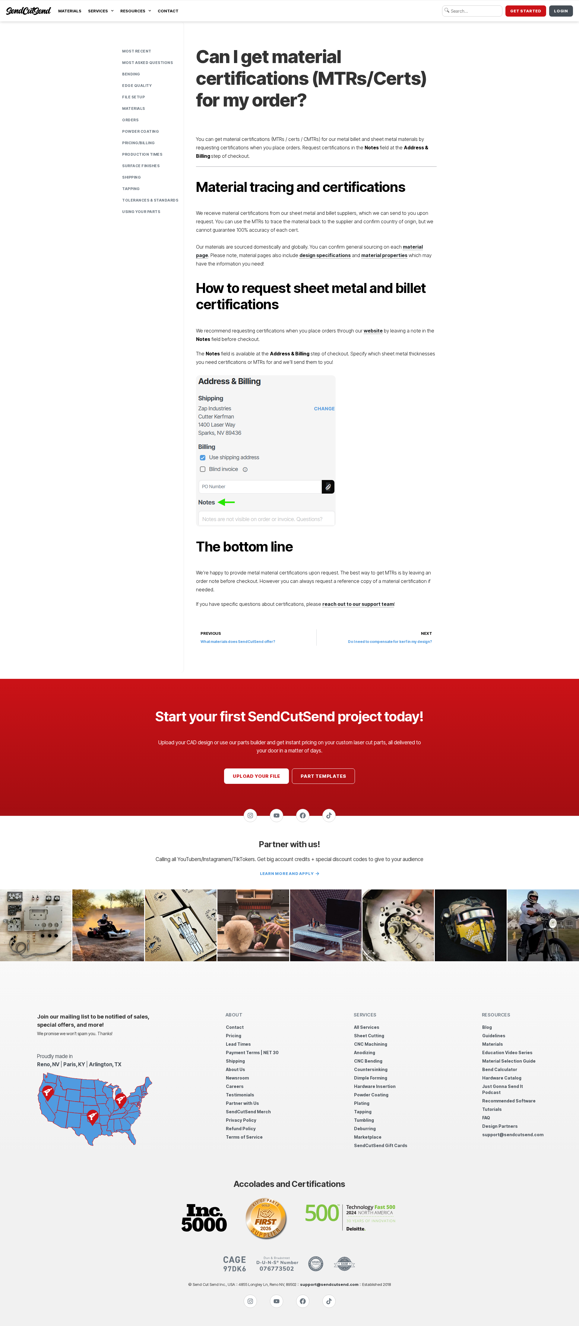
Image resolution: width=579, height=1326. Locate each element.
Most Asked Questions (147, 62)
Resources (132, 10)
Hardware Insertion (375, 1086)
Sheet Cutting (369, 1035)
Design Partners (500, 1126)
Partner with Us (242, 1103)
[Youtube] (276, 815)
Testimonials (240, 1094)
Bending (131, 74)
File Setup (133, 97)
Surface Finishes (141, 166)
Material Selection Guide (509, 1061)
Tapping (131, 188)
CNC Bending (368, 1061)
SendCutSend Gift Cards (380, 1145)
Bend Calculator (499, 1069)
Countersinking (371, 1069)
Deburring (365, 1128)
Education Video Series (507, 1052)
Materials (69, 10)
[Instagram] (250, 815)
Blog (487, 1027)
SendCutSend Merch (248, 1111)
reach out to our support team (358, 604)
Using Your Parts (141, 211)
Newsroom (237, 1077)
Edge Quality (137, 85)
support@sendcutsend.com (512, 1134)
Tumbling (364, 1120)
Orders (130, 120)
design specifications (325, 255)
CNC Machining (370, 1044)
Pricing (233, 1035)
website (373, 331)
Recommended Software (509, 1100)
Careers (235, 1086)
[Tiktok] (329, 815)
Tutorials (492, 1109)
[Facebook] (302, 815)
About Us (235, 1069)
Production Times (142, 154)
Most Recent (136, 51)
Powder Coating (140, 131)
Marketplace (367, 1137)
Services (98, 10)
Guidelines (493, 1035)
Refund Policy (241, 1128)
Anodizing (364, 1052)
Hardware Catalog (501, 1077)
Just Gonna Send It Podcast (502, 1089)
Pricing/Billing (138, 143)
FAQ (486, 1117)
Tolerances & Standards (150, 200)
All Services (366, 1027)
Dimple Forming (370, 1077)
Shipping (131, 177)
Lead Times (238, 1044)
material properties (384, 255)
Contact (168, 10)
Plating (361, 1103)
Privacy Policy (241, 1120)
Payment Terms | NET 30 (252, 1052)
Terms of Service (244, 1137)
